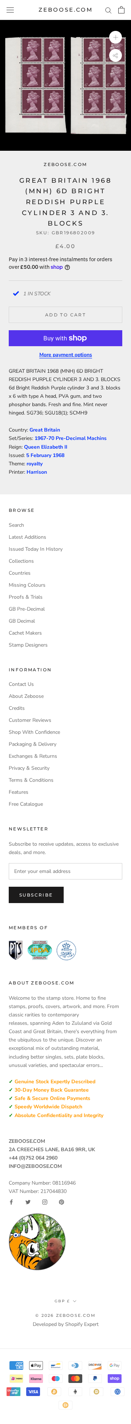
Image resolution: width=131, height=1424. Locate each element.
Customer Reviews (30, 720)
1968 (58, 455)
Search (16, 525)
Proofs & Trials (26, 597)
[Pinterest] (61, 1202)
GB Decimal (22, 621)
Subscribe (36, 895)
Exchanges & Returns (33, 756)
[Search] (108, 10)
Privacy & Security (29, 768)
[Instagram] (44, 1202)
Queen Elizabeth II (45, 447)
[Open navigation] (10, 10)
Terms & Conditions (31, 780)
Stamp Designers (28, 645)
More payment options (65, 354)
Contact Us (21, 684)
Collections (21, 561)
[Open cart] (121, 9)
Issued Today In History (36, 549)
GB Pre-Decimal (27, 609)
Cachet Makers (25, 633)
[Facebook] (11, 1202)
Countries (20, 573)
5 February (39, 455)
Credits (17, 708)
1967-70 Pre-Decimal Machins (71, 438)
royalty (35, 463)
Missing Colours (27, 585)
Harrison (37, 472)
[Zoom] (115, 37)
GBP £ (62, 1301)
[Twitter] (28, 1202)
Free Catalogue (26, 804)
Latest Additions (27, 537)
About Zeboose (26, 696)
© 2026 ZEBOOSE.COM (65, 1315)
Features (18, 792)
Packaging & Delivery (32, 744)
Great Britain (44, 429)
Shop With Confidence (34, 732)
